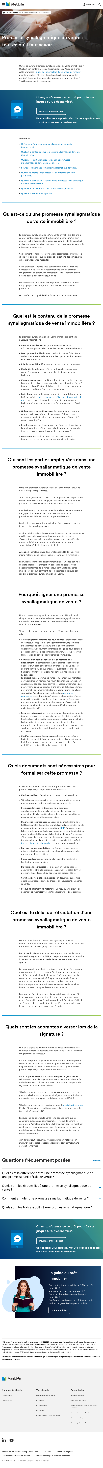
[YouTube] (12, 1440)
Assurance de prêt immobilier (46, 1395)
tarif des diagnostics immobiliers (36, 843)
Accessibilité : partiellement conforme (53, 1456)
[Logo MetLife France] (11, 1380)
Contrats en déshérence (78, 1400)
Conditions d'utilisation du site (16, 1456)
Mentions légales (65, 1452)
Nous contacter (7, 1395)
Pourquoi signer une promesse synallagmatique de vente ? (49, 167)
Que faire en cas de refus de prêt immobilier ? (70, 1300)
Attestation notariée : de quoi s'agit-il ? (66, 1291)
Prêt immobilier (15, 12)
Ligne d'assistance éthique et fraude (48, 1415)
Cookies (47, 1452)
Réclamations (40, 1410)
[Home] (4, 12)
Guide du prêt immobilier (79, 1423)
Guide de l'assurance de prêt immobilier (84, 1413)
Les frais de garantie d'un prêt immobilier (68, 1303)
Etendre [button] (97, 1160)
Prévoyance (40, 1400)
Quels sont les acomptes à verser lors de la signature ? (47, 188)
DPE (62, 828)
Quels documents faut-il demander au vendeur (58, 72)
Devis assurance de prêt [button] (51, 111)
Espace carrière (7, 1400)
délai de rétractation (73, 1105)
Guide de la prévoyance (78, 1418)
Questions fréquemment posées (36, 193)
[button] (3, 4)
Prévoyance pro (41, 1405)
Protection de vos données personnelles (20, 1452)
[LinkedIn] (4, 1440)
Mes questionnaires (77, 1395)
